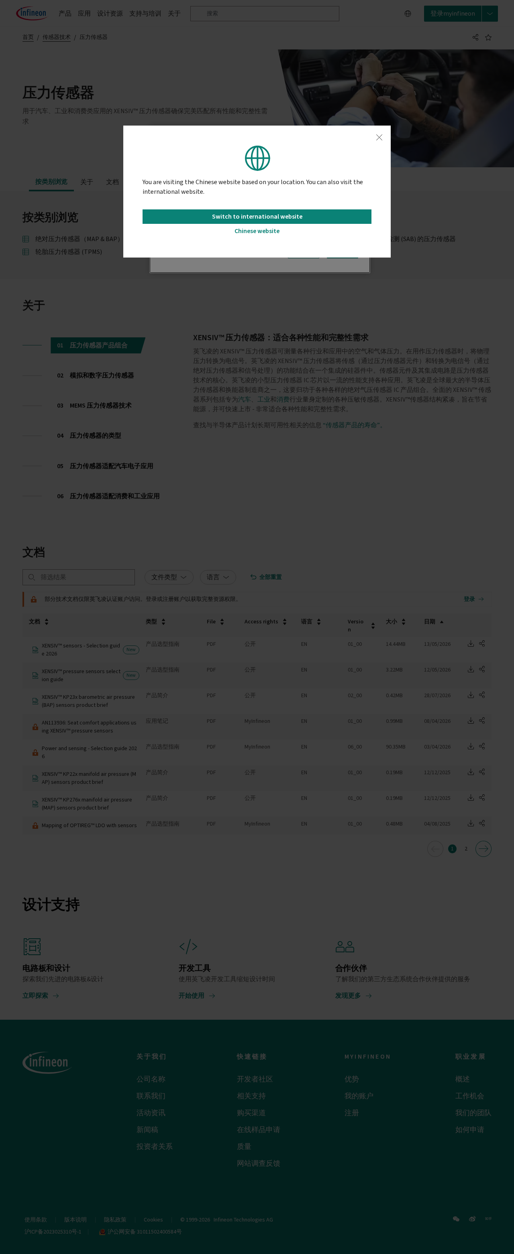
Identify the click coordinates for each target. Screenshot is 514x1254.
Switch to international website (257, 216)
